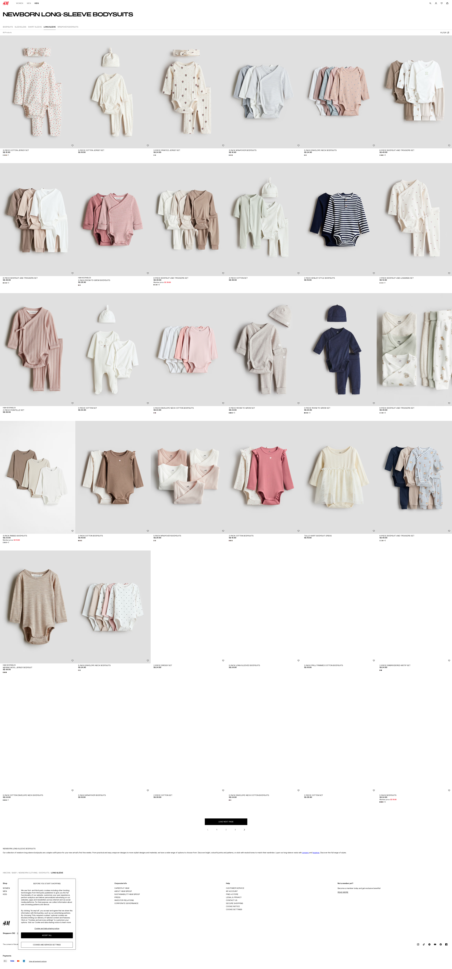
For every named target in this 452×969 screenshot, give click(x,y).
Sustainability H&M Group (127, 894)
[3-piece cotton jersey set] (37, 91)
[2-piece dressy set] (188, 606)
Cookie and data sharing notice (46, 928)
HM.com (6, 873)
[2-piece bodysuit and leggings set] (414, 219)
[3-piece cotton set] (113, 349)
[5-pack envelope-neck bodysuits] (339, 91)
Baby (14, 873)
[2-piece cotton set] (188, 736)
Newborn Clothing (28, 873)
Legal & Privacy (234, 897)
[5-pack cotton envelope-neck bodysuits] (37, 736)
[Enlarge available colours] (154, 155)
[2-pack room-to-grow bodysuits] (113, 219)
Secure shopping (234, 903)
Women (19, 3)
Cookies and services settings (47, 945)
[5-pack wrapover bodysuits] (188, 477)
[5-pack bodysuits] (414, 736)
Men (29, 3)
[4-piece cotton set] (263, 219)
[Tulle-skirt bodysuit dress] (339, 477)
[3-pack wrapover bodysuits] (263, 91)
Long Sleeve (57, 873)
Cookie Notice (233, 906)
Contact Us (231, 900)
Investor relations (124, 900)
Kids (37, 3)
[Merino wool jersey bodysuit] (37, 606)
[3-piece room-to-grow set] (263, 349)
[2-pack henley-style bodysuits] (339, 219)
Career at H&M (121, 888)
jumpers (305, 853)
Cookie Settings (234, 909)
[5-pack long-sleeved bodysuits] (263, 606)
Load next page (226, 822)
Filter (443, 33)
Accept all (47, 935)
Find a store (232, 894)
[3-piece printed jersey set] (188, 91)
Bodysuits (44, 873)
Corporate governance (126, 903)
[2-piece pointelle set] (37, 349)
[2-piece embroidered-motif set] (414, 606)
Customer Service (235, 888)
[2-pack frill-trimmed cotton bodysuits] (339, 606)
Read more (343, 892)
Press (117, 897)
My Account (232, 891)
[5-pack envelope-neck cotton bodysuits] (188, 349)
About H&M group (123, 891)
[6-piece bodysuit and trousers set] (414, 91)
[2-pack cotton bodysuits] (113, 477)
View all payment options (37, 961)
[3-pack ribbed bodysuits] (37, 477)
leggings (316, 853)
